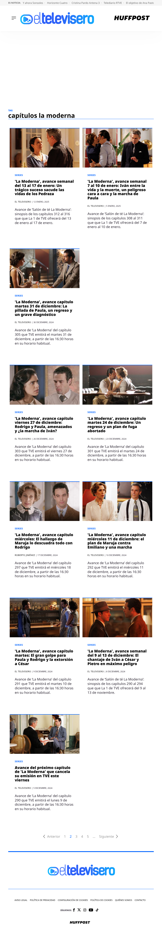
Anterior (53, 836)
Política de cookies (101, 900)
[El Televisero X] (79, 910)
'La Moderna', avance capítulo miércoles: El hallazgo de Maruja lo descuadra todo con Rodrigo (44, 541)
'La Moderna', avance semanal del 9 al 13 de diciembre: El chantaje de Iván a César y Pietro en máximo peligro (117, 657)
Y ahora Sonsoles (33, 3)
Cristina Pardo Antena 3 (86, 3)
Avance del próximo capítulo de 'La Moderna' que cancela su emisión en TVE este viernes (42, 774)
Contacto (140, 900)
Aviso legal (21, 900)
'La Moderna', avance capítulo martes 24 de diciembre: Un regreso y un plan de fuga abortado (117, 424)
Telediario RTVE (113, 3)
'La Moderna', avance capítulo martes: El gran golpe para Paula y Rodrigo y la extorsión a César (44, 657)
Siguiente (106, 836)
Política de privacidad (42, 900)
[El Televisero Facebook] (74, 910)
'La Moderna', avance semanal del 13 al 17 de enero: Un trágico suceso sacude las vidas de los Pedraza (44, 187)
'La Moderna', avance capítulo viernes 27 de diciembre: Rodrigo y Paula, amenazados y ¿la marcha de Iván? (44, 424)
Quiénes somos (123, 900)
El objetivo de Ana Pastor (141, 3)
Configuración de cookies (73, 900)
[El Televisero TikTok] (97, 910)
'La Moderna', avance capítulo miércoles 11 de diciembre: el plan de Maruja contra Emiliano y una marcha (117, 541)
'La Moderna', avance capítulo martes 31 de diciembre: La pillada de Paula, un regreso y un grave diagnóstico (44, 308)
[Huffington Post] (131, 18)
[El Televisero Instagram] (84, 910)
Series (19, 175)
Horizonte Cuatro (57, 3)
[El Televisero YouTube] (91, 910)
